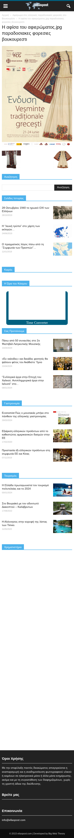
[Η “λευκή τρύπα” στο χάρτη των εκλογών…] (62, 230)
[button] (68, 6)
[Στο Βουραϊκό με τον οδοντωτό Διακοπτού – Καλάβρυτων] (62, 508)
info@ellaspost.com (13, 819)
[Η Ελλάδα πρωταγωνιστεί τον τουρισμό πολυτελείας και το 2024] (62, 490)
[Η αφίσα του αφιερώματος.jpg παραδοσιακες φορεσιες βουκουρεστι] (37, 145)
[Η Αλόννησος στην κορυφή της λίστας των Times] (62, 526)
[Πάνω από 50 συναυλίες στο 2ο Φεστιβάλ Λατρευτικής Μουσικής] (62, 345)
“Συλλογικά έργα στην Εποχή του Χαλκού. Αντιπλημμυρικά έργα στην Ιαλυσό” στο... (23, 380)
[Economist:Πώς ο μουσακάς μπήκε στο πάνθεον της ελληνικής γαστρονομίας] (62, 417)
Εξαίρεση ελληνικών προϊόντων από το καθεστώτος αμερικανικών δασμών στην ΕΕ (26, 434)
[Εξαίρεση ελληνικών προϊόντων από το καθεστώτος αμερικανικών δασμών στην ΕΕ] (62, 435)
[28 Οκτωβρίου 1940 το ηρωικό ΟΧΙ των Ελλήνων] (62, 212)
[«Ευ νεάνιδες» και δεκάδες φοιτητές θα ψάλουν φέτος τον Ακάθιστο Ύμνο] (62, 363)
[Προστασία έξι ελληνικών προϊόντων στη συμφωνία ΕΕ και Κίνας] (62, 455)
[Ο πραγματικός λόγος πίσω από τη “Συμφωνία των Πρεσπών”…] (62, 249)
